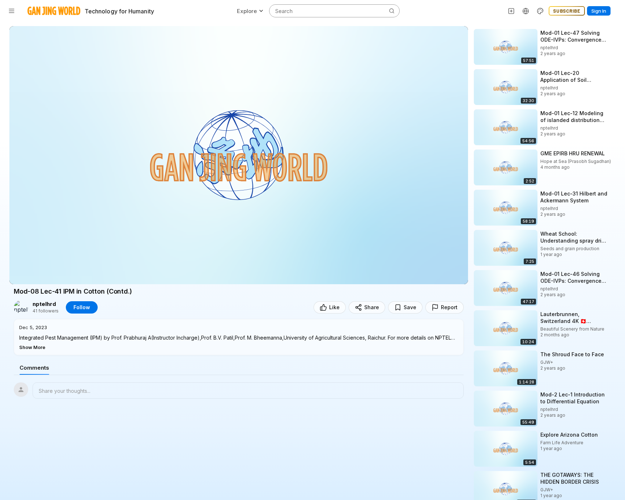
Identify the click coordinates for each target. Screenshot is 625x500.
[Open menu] (11, 10)
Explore (247, 11)
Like (334, 307)
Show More (32, 347)
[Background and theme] (540, 11)
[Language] (526, 11)
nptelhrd (44, 304)
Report (449, 307)
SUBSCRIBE (567, 11)
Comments (34, 367)
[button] (239, 337)
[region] (238, 155)
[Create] (511, 11)
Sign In (598, 11)
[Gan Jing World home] (53, 11)
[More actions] (614, 33)
